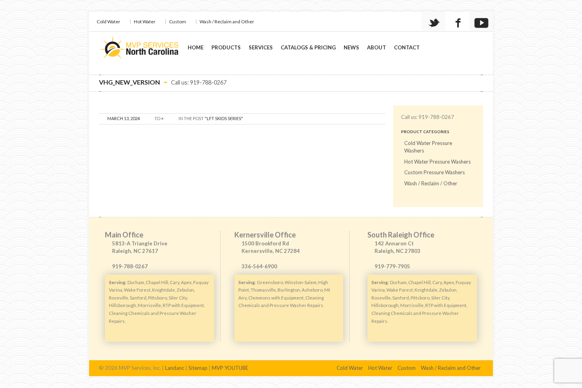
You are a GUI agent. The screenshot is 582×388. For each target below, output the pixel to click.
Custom (177, 21)
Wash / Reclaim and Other (227, 21)
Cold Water (108, 21)
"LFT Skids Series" (224, 118)
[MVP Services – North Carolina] (138, 49)
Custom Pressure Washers (434, 172)
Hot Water (145, 21)
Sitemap (197, 368)
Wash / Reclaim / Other (430, 183)
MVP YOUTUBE (230, 368)
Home (196, 47)
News (351, 47)
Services (261, 47)
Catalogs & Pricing (308, 47)
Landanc (174, 368)
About (376, 47)
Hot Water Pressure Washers (437, 161)
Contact (407, 47)
